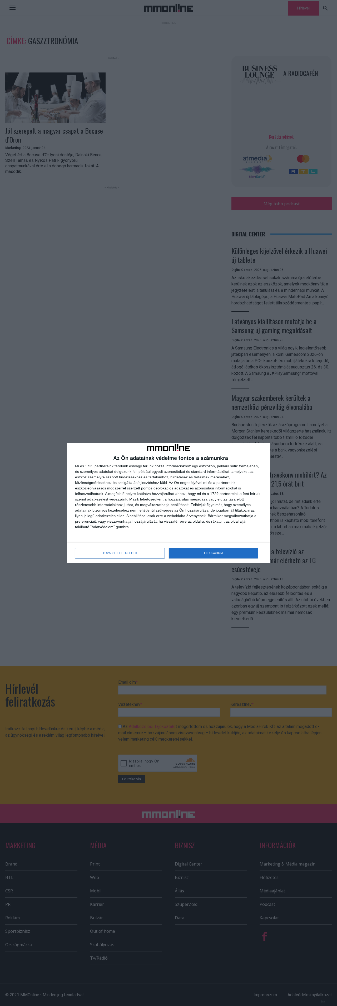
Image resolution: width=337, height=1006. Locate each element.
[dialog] (168, 503)
